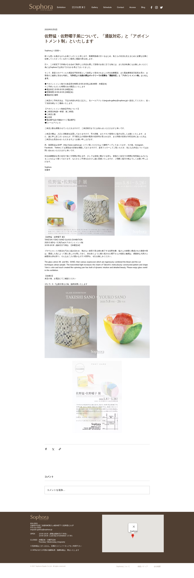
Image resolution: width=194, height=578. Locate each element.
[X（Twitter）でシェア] (53, 449)
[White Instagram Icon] (156, 7)
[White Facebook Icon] (151, 7)
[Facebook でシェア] (46, 449)
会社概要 (157, 566)
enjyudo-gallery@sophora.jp (41, 530)
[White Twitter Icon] (161, 7)
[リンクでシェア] (60, 449)
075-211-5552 (35, 528)
